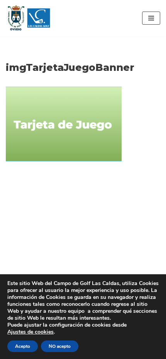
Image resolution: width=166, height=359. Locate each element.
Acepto (22, 346)
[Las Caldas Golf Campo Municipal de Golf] (29, 18)
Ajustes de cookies (30, 332)
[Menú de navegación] (151, 18)
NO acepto (60, 346)
